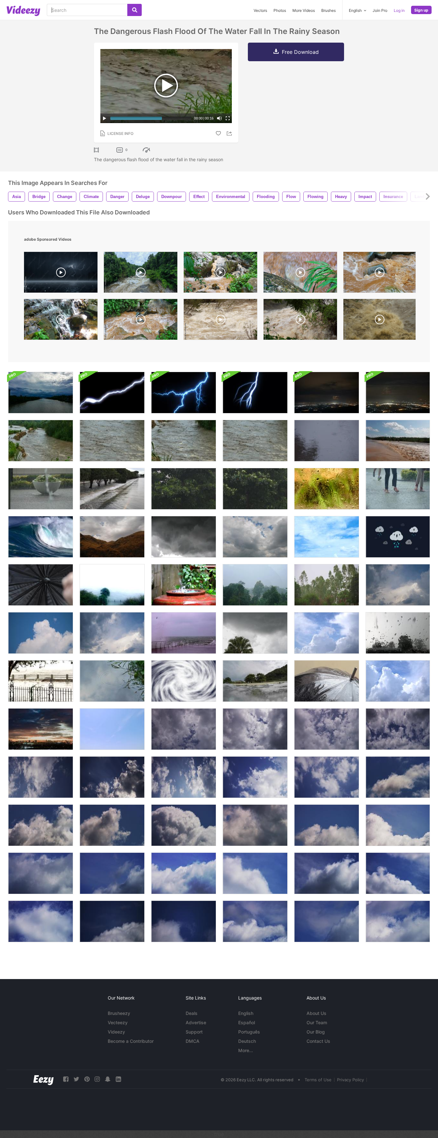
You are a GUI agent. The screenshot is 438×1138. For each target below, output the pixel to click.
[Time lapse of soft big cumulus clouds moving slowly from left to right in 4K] (40, 873)
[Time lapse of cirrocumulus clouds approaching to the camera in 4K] (398, 729)
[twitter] (76, 1079)
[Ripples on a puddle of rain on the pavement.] (112, 681)
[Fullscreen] (227, 118)
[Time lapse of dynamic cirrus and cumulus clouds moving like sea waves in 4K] (255, 921)
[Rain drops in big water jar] (183, 585)
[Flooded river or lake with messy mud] (398, 440)
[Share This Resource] (230, 133)
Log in (399, 10)
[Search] (134, 10)
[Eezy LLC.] (43, 1079)
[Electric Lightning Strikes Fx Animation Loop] (183, 392)
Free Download (300, 52)
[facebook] (65, 1079)
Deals (192, 1013)
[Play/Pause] (104, 118)
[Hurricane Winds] (112, 585)
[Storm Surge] (40, 681)
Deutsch (247, 1041)
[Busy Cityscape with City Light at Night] (40, 729)
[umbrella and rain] (326, 681)
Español (246, 1022)
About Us (316, 1013)
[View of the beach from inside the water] (255, 681)
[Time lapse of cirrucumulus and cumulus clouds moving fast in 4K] (112, 921)
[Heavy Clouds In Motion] (255, 537)
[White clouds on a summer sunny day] (398, 585)
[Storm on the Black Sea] (183, 633)
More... (245, 1050)
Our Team (317, 1022)
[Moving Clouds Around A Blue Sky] (112, 729)
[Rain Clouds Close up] (326, 633)
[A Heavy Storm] (255, 585)
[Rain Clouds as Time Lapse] (398, 681)
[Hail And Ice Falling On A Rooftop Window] (398, 633)
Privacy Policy (350, 1079)
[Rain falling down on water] (326, 440)
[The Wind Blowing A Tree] (183, 489)
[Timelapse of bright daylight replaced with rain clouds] (40, 392)
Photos (280, 10)
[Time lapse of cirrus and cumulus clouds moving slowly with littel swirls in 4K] (398, 873)
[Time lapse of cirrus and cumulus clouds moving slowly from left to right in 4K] (326, 873)
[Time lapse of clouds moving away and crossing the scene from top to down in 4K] (255, 729)
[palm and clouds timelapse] (255, 633)
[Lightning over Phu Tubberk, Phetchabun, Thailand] (326, 392)
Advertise (196, 1022)
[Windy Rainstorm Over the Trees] (326, 585)
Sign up (421, 10)
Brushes (328, 10)
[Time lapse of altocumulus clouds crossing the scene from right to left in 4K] (255, 777)
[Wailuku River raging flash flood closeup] (379, 321)
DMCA (192, 1041)
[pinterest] (86, 1079)
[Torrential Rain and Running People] (398, 489)
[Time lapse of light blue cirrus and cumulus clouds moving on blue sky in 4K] (326, 921)
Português (249, 1031)
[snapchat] (108, 1079)
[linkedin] (118, 1079)
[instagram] (97, 1079)
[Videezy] (23, 11)
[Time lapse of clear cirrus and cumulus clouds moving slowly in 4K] (40, 921)
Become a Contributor (131, 1041)
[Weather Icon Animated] (398, 537)
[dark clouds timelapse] (183, 537)
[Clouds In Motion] (326, 537)
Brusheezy (119, 1013)
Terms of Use (318, 1079)
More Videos (303, 10)
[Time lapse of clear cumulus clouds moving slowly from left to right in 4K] (255, 873)
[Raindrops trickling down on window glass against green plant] (326, 489)
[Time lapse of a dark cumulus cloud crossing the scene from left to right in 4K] (255, 825)
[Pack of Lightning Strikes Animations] (112, 392)
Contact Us (318, 1041)
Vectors (260, 10)
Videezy (116, 1031)
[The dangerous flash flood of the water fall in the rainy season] (40, 440)
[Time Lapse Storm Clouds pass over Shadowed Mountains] (112, 537)
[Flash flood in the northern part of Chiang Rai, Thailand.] (220, 274)
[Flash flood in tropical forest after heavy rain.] (140, 274)
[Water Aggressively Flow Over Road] (112, 489)
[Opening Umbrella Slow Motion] (40, 585)
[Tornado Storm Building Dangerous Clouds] (183, 681)
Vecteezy (118, 1022)
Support (194, 1031)
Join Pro (380, 10)
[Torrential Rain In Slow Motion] (40, 489)
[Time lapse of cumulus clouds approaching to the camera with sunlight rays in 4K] (112, 777)
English (245, 1013)
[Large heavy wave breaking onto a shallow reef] (40, 537)
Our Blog (316, 1031)
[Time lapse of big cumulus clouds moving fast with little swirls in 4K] (183, 921)
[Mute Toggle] (219, 118)
